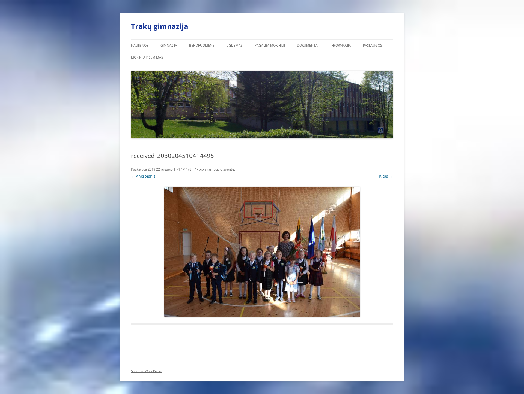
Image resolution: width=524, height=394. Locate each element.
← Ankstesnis (143, 176)
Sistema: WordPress (146, 371)
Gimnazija (168, 45)
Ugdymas (234, 45)
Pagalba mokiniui (270, 45)
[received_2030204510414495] (262, 252)
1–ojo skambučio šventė (214, 169)
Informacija (341, 45)
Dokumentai (307, 45)
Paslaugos (372, 45)
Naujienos (139, 45)
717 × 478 (183, 169)
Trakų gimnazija (159, 26)
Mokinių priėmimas (147, 57)
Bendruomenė (201, 45)
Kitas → (386, 176)
